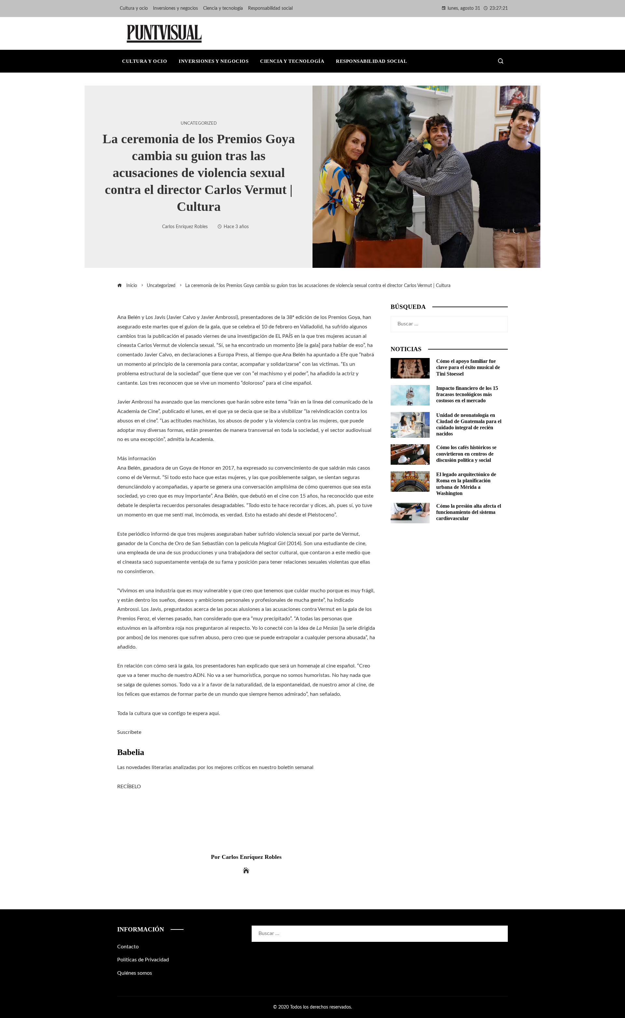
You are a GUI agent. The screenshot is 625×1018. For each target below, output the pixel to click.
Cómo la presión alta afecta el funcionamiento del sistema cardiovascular (468, 512)
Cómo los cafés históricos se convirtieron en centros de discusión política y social (466, 453)
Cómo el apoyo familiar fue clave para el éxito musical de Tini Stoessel (468, 367)
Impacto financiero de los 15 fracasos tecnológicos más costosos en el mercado (467, 394)
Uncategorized (199, 123)
